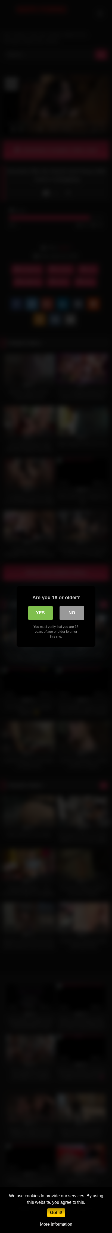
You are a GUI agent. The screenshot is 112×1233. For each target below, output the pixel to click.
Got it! (56, 1212)
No (72, 613)
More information (56, 1224)
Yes (40, 613)
